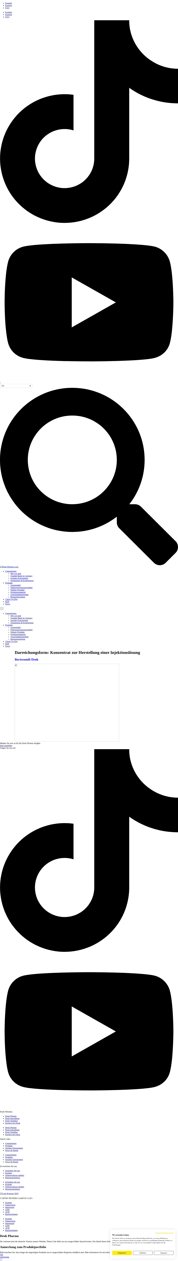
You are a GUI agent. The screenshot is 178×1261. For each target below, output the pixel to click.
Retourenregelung (17, 597)
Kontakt (8, 3)
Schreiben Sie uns (12, 1171)
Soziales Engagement (19, 578)
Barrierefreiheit (11, 1214)
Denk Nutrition (11, 1121)
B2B (7, 602)
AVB (7, 1212)
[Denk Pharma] (9, 567)
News (7, 604)
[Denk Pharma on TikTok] (89, 222)
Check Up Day (11, 599)
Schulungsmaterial (18, 592)
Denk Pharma (11, 1116)
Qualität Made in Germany (21, 576)
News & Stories (11, 1150)
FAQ (7, 8)
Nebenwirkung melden (14, 1175)
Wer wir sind (15, 573)
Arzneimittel (15, 585)
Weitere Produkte (17, 590)
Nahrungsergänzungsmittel (21, 587)
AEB (7, 1210)
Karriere (8, 5)
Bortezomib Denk (26, 659)
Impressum (9, 1207)
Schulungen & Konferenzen (21, 580)
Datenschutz (10, 1205)
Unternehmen (10, 571)
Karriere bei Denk (12, 1123)
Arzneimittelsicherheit (19, 594)
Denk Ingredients (12, 1118)
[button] (16, 386)
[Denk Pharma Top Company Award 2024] (9, 1193)
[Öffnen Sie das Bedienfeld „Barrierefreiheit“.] (1, 1259)
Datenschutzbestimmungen (164, 1233)
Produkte (9, 583)
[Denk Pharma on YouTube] (89, 380)
